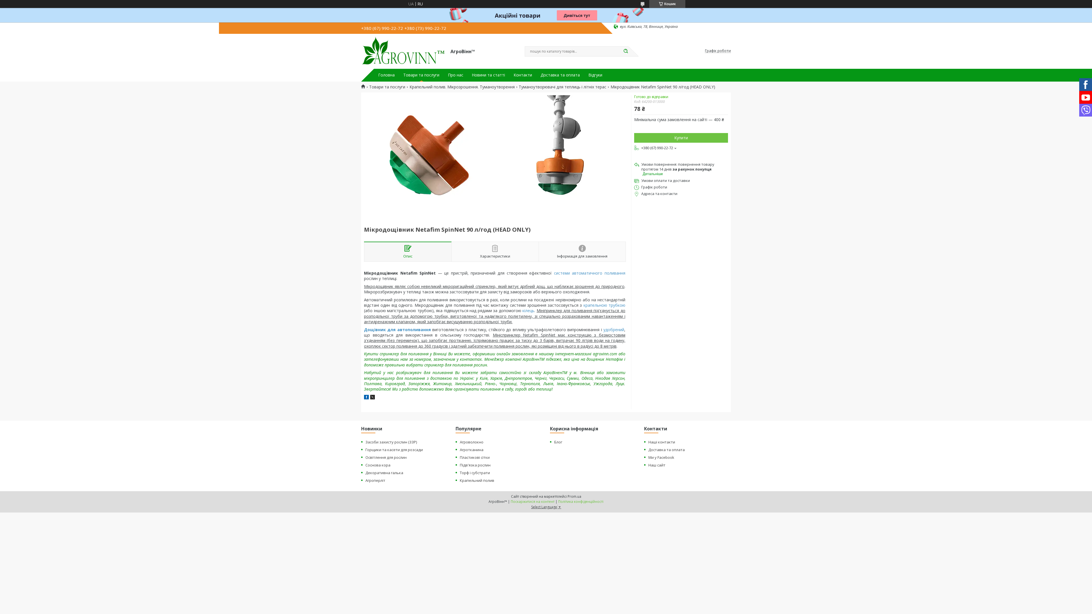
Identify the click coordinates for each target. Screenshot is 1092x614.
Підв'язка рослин (475, 465)
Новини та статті (488, 75)
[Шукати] (625, 51)
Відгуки (595, 75)
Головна (386, 75)
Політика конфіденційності (580, 501)
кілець (528, 310)
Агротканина (471, 449)
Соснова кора (377, 465)
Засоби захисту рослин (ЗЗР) (391, 442)
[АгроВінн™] (403, 51)
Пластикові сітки (475, 457)
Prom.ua (574, 496)
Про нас (455, 75)
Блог (558, 442)
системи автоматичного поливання (589, 273)
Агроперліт (375, 480)
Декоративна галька (384, 472)
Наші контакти (661, 442)
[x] (372, 398)
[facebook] (366, 398)
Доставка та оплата (560, 75)
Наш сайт (656, 465)
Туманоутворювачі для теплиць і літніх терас (562, 87)
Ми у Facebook (661, 457)
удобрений (613, 329)
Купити (681, 137)
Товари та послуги (421, 75)
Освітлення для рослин (386, 457)
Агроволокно (471, 442)
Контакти (523, 75)
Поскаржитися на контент (533, 501)
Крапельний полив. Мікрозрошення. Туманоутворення (462, 87)
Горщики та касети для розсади (394, 449)
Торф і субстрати (475, 472)
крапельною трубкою (604, 305)
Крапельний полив (477, 480)
